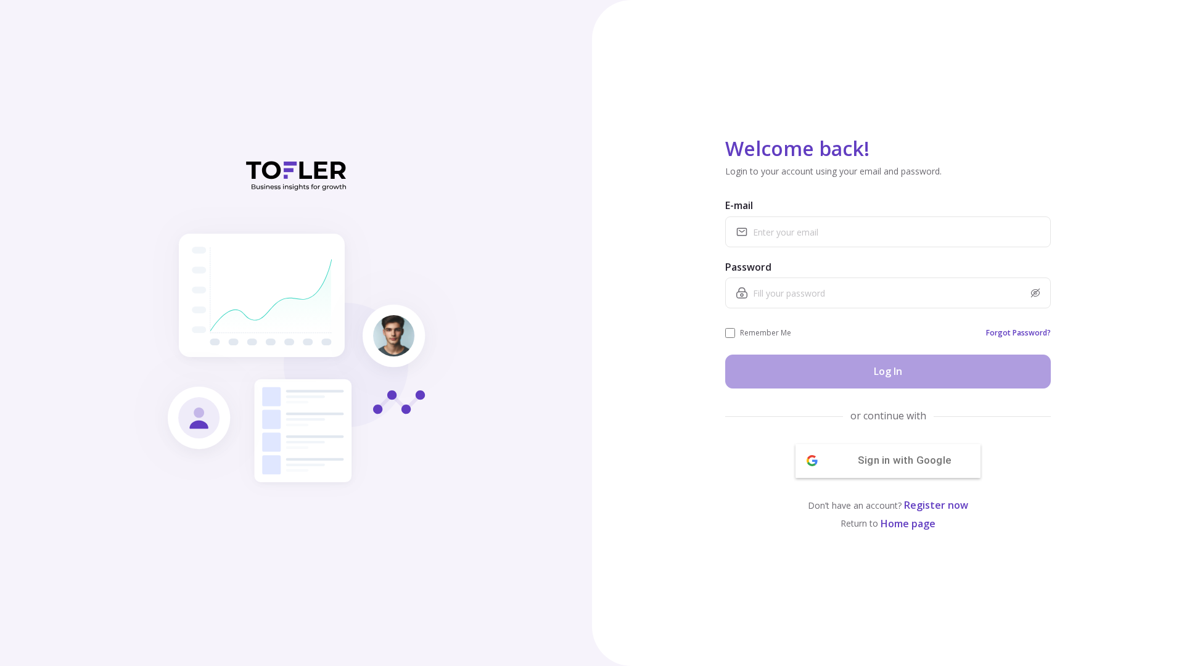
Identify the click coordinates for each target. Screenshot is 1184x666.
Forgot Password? (1018, 332)
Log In (888, 371)
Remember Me (765, 332)
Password (748, 267)
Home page (908, 523)
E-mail (739, 205)
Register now (936, 505)
